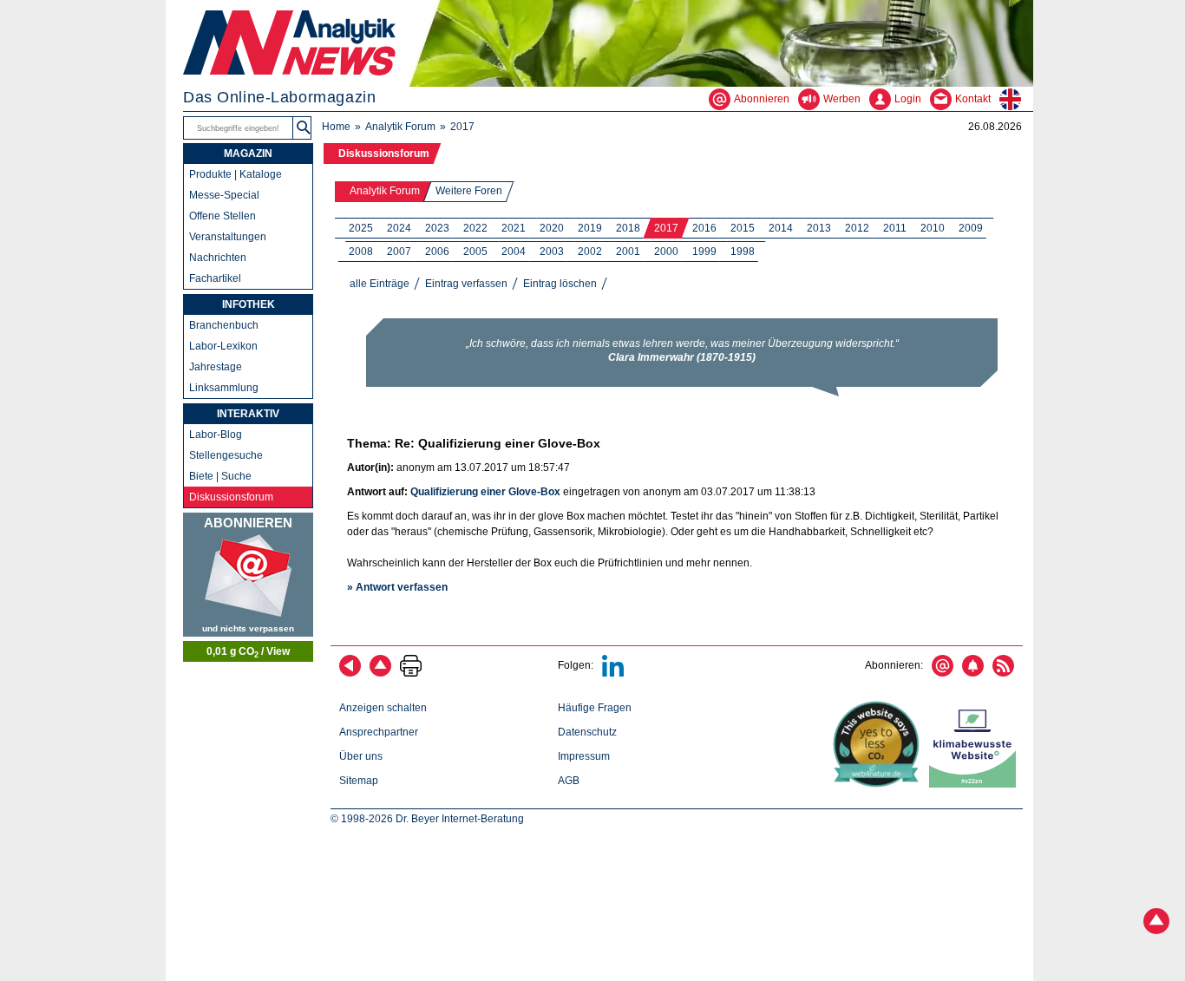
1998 (742, 251)
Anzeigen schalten (383, 708)
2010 (932, 228)
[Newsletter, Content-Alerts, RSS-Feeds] (248, 574)
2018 (628, 228)
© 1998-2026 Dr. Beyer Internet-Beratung (427, 819)
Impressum (584, 756)
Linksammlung (224, 388)
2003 (552, 251)
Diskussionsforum (383, 153)
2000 (666, 251)
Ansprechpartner (378, 732)
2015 (742, 228)
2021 (513, 228)
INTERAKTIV (248, 414)
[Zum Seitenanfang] (380, 673)
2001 (628, 251)
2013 (819, 228)
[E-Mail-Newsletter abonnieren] (942, 673)
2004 (513, 251)
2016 (704, 228)
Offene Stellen (222, 216)
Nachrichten (217, 258)
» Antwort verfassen (397, 587)
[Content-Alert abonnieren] (973, 673)
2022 (475, 228)
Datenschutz (587, 732)
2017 (666, 228)
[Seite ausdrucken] (411, 673)
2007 (399, 251)
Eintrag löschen (560, 284)
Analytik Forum (400, 127)
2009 (971, 228)
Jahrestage (215, 367)
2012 (857, 228)
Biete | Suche (220, 476)
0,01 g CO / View (248, 652)
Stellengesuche (226, 455)
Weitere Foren (468, 191)
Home (336, 127)
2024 (399, 228)
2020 (552, 228)
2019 (590, 228)
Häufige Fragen (595, 708)
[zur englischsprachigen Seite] (1016, 99)
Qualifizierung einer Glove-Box (485, 492)
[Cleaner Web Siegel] (976, 784)
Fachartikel (215, 278)
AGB (568, 781)
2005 (475, 251)
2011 (895, 228)
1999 (704, 251)
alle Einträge (379, 284)
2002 (590, 251)
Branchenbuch (224, 325)
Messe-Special (224, 195)
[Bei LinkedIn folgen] (613, 673)
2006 (437, 251)
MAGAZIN (248, 153)
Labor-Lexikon (223, 346)
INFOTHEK (248, 304)
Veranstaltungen (227, 237)
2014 (781, 228)
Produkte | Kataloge (235, 174)
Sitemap (358, 781)
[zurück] (350, 673)
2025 (361, 228)
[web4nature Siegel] (879, 784)
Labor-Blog (215, 434)
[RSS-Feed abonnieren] (1003, 673)
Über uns (361, 756)
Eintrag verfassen (466, 284)
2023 (437, 228)
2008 (361, 251)
